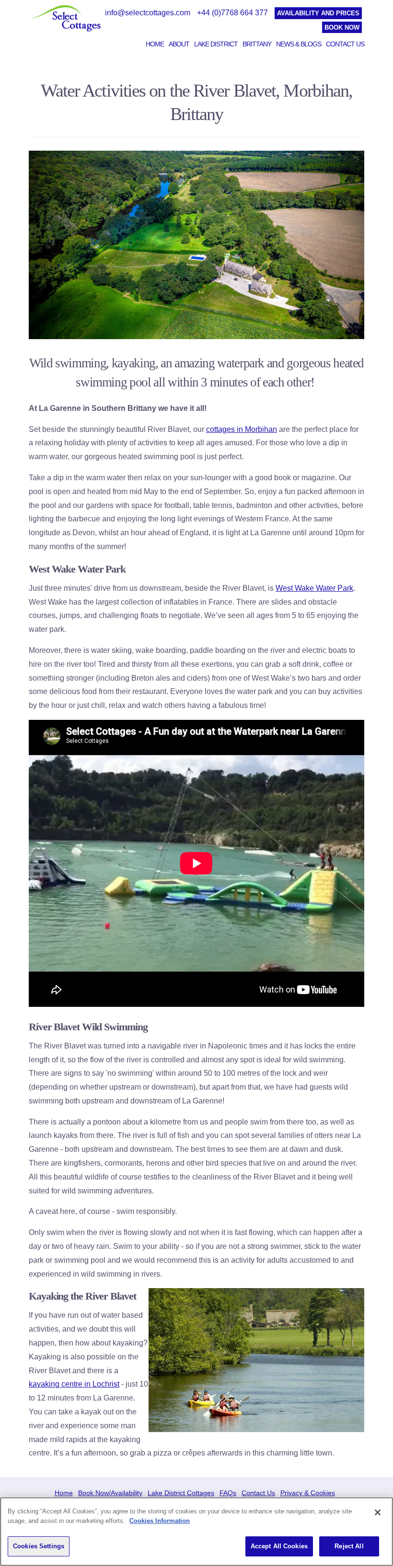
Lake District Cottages (181, 1493)
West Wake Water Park (314, 588)
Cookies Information (159, 1520)
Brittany (257, 44)
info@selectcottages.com (147, 13)
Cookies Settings (38, 1546)
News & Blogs (298, 44)
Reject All (349, 1546)
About (179, 44)
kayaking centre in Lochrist (74, 1384)
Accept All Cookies (279, 1546)
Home (155, 44)
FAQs (228, 1493)
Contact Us (345, 44)
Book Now (341, 27)
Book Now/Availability (110, 1493)
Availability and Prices (318, 13)
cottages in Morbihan (241, 429)
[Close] (377, 1512)
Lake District (216, 44)
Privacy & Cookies (307, 1493)
